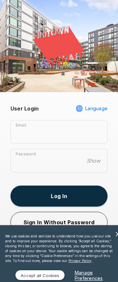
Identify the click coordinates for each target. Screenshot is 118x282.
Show (93, 160)
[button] (59, 196)
